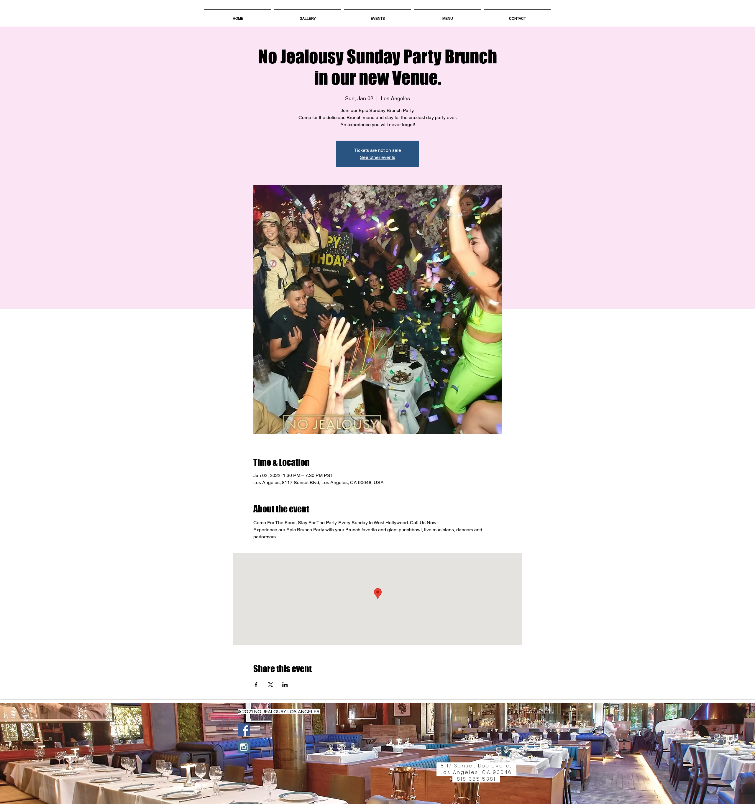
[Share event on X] (270, 684)
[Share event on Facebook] (256, 684)
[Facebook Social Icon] (244, 730)
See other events (377, 157)
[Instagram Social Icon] (244, 747)
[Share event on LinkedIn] (285, 684)
